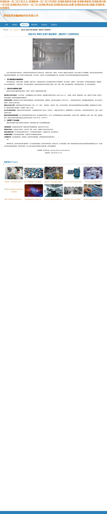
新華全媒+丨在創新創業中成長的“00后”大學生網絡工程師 (19, 181)
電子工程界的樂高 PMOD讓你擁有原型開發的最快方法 (38, 181)
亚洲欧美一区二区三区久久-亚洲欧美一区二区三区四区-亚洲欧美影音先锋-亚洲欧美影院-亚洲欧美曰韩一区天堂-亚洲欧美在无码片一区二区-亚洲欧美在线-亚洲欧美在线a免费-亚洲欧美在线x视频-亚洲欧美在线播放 (53, 4)
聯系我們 (34, 25)
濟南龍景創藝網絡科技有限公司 (20, 15)
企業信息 (44, 25)
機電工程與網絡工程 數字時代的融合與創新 (16, 199)
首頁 (6, 25)
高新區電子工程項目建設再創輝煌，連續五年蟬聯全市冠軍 (59, 181)
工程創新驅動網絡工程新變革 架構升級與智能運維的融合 (39, 199)
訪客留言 (54, 25)
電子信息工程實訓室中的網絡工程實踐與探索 (55, 199)
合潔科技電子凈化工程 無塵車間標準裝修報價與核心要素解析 (80, 199)
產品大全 (25, 25)
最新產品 (7, 162)
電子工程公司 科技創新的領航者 (93, 181)
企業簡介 (15, 25)
